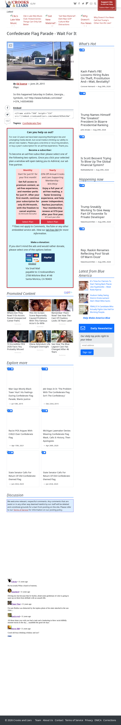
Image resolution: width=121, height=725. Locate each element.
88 (81, 50)
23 (81, 229)
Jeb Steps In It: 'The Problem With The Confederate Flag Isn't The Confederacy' (57, 392)
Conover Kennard (88, 86)
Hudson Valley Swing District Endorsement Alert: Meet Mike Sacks (100, 298)
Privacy (89, 720)
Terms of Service (20, 510)
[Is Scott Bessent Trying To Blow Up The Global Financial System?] (96, 145)
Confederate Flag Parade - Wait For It (41, 33)
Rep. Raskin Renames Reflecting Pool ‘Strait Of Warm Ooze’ (95, 253)
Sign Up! (87, 352)
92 (9, 411)
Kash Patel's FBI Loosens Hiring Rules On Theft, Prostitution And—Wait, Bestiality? (95, 76)
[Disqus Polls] (40, 544)
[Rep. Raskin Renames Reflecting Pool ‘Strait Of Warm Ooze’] (96, 237)
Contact (59, 720)
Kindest (32, 263)
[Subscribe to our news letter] (91, 3)
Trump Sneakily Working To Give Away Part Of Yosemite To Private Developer (95, 212)
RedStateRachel (87, 170)
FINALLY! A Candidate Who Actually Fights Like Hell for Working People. (102, 309)
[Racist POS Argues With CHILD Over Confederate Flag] (23, 418)
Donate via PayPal (48, 257)
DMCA (98, 720)
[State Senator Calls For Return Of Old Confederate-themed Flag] (23, 460)
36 (81, 185)
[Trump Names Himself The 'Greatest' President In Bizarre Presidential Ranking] (96, 101)
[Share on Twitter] (7, 114)
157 (7, 121)
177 (43, 369)
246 (9, 452)
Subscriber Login (107, 7)
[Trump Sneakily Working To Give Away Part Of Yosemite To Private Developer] (96, 193)
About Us (48, 720)
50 (81, 137)
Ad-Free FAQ (52, 229)
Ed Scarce (21, 83)
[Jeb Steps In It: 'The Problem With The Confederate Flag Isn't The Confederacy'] (57, 376)
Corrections (109, 720)
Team (38, 720)
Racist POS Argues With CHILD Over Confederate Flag (21, 434)
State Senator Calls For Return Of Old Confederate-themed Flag (22, 476)
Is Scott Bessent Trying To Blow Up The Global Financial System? (96, 161)
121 (81, 93)
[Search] (95, 3)
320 (43, 411)
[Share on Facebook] (7, 107)
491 (9, 369)
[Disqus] (40, 607)
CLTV (32, 3)
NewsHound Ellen (88, 222)
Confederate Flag (31, 123)
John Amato (85, 130)
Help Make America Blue (96, 317)
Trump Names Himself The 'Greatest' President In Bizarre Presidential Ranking (95, 120)
